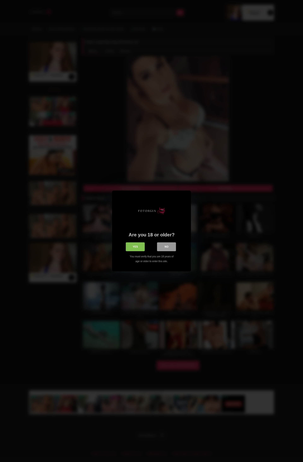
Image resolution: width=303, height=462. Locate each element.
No (166, 246)
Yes (135, 246)
